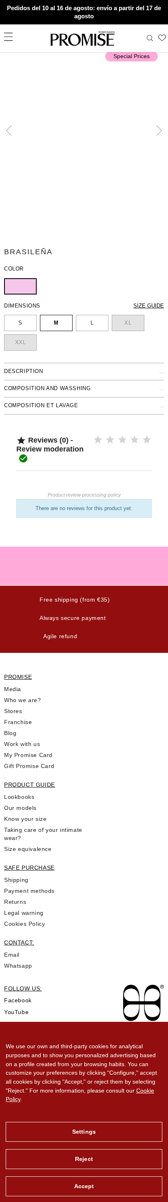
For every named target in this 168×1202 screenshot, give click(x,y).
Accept (84, 1186)
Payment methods (29, 891)
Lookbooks (19, 797)
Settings (84, 1131)
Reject (84, 1159)
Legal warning (24, 913)
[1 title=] (98, 440)
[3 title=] (122, 440)
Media (12, 689)
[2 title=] (110, 440)
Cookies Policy (24, 924)
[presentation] (11, 131)
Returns (15, 902)
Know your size (25, 819)
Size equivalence (28, 849)
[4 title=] (134, 440)
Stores (13, 711)
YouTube (16, 1012)
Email (12, 954)
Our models (20, 808)
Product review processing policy (84, 495)
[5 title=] (147, 440)
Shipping (16, 880)
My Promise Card (28, 755)
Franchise (18, 722)
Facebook (18, 1000)
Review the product (84, 483)
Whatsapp (18, 965)
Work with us (22, 744)
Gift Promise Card (29, 766)
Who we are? (22, 700)
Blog (10, 733)
